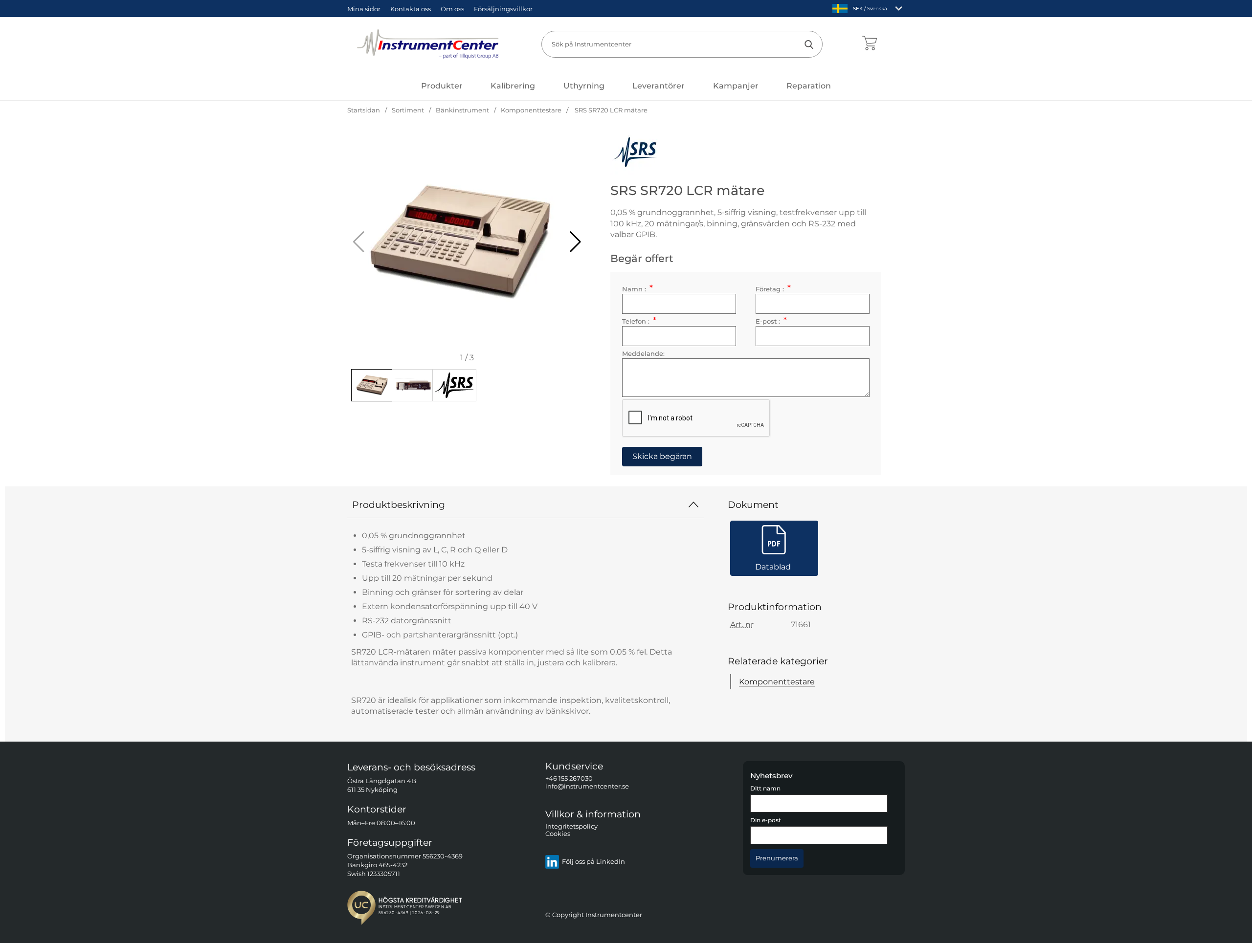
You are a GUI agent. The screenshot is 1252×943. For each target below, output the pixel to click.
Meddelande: (643, 353)
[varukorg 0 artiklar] (869, 44)
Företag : (773, 289)
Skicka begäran (662, 456)
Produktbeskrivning (398, 504)
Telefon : (639, 321)
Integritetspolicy (571, 826)
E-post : (771, 321)
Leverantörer (658, 85)
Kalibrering (513, 85)
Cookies (557, 833)
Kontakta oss (410, 9)
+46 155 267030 (569, 778)
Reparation (808, 85)
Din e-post (765, 820)
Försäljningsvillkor (503, 9)
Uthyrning (583, 85)
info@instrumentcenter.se (587, 785)
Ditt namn (765, 788)
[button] (575, 242)
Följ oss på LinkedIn (593, 861)
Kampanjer (736, 85)
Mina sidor (363, 9)
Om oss (452, 9)
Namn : (637, 289)
